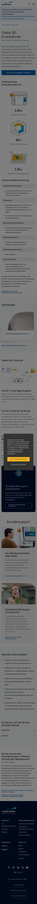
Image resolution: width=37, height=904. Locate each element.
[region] (18, 452)
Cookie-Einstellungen (18, 464)
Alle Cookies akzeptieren (18, 459)
